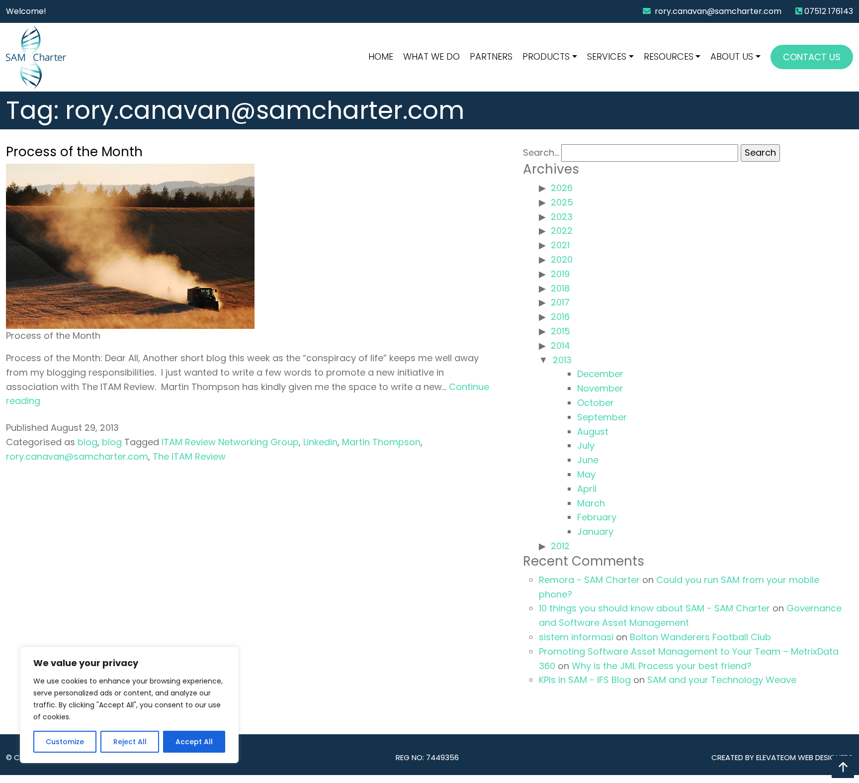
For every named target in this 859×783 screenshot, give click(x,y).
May (586, 474)
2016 (560, 316)
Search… (541, 152)
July (586, 445)
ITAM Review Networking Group (230, 442)
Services (606, 56)
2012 (560, 546)
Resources (668, 56)
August (592, 431)
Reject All (130, 742)
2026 (562, 188)
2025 (562, 202)
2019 (560, 274)
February (596, 517)
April (587, 489)
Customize (65, 742)
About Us (731, 56)
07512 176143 (828, 11)
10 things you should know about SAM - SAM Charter (654, 608)
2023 (562, 216)
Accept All (194, 742)
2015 (560, 331)
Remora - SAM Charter (589, 580)
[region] (129, 705)
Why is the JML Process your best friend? (662, 666)
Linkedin (320, 442)
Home (380, 56)
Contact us (812, 57)
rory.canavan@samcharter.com (718, 11)
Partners (491, 56)
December (600, 374)
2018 (560, 288)
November (600, 388)
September (602, 417)
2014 (560, 345)
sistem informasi (576, 637)
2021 (560, 245)
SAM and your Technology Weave (721, 680)
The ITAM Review (189, 456)
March (591, 503)
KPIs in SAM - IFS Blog (585, 680)
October (595, 402)
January (595, 531)
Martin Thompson (381, 442)
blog (87, 442)
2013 (562, 360)
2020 (562, 259)
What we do (431, 56)
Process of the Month (74, 152)
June (588, 460)
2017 (560, 302)
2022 (562, 230)
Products (546, 56)
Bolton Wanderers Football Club (700, 637)
